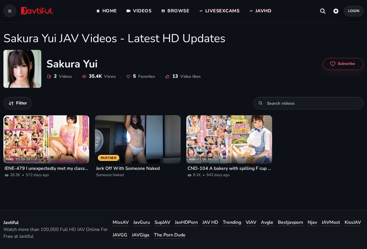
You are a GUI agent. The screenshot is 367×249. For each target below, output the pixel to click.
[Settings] (336, 11)
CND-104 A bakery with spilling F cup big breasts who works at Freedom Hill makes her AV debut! (229, 168)
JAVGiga (140, 235)
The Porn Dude (170, 235)
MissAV (121, 222)
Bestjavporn (290, 222)
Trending (232, 222)
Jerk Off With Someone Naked (128, 168)
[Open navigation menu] (9, 11)
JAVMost (331, 222)
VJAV (251, 222)
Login (354, 10)
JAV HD (210, 222)
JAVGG (120, 235)
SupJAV (162, 222)
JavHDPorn (186, 222)
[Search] (260, 103)
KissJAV (353, 222)
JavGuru (141, 222)
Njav (312, 222)
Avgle (267, 222)
